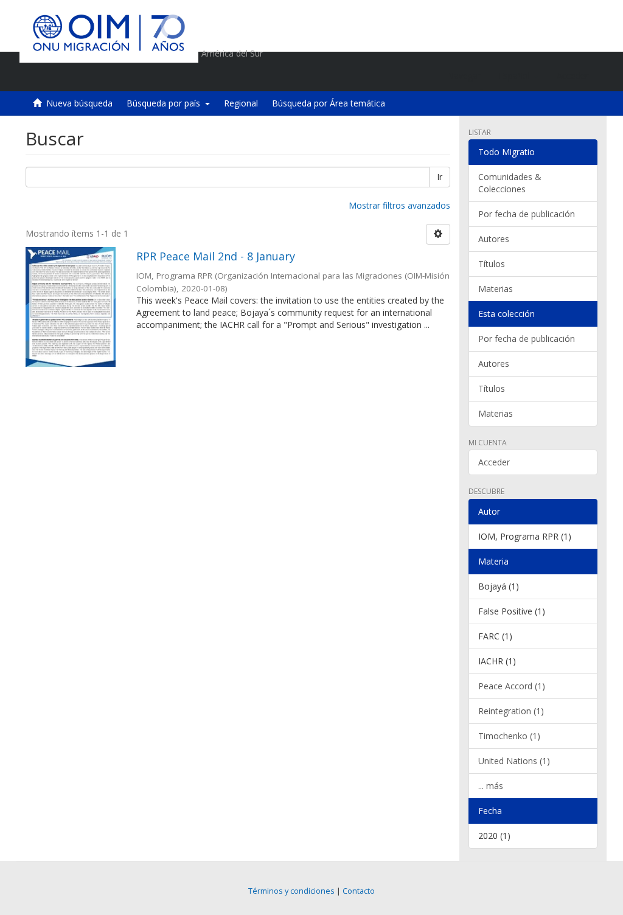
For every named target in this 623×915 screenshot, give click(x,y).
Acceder (494, 462)
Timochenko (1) (509, 736)
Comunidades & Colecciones (509, 183)
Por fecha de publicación (526, 214)
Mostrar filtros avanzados (399, 205)
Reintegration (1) (511, 711)
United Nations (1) (514, 761)
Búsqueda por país (166, 103)
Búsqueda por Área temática (328, 103)
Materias (495, 288)
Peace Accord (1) (511, 686)
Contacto (359, 891)
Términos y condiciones (291, 891)
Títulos (491, 264)
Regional (241, 103)
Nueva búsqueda (79, 103)
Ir (439, 177)
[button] (519, 76)
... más (490, 785)
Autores (493, 239)
